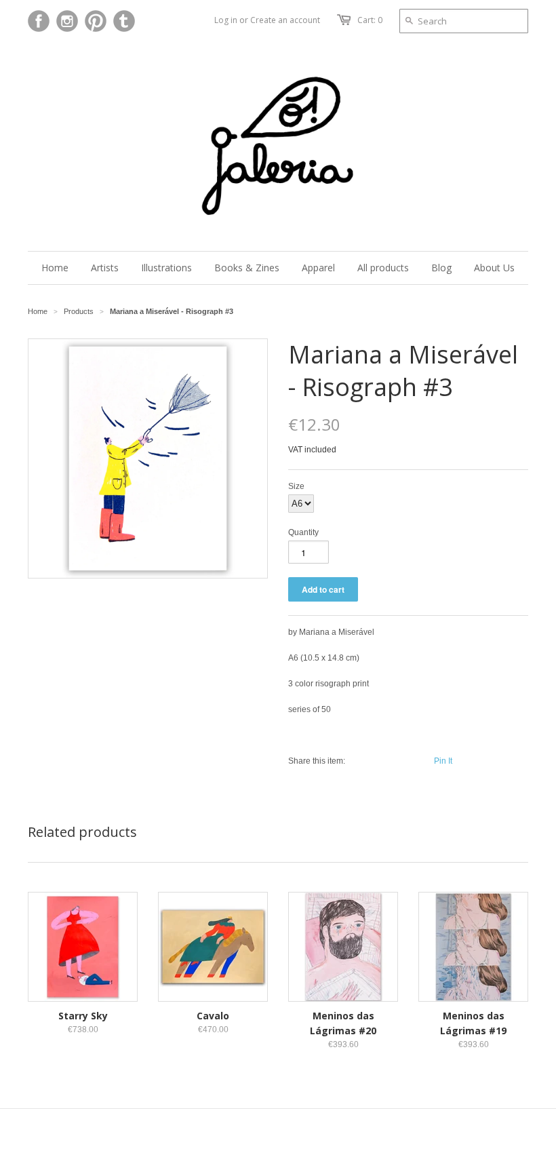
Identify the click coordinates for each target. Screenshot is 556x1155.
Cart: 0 (369, 20)
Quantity (303, 532)
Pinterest (95, 21)
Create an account (285, 20)
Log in (225, 20)
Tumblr (124, 21)
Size (296, 486)
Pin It (443, 761)
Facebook (38, 21)
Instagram (67, 21)
